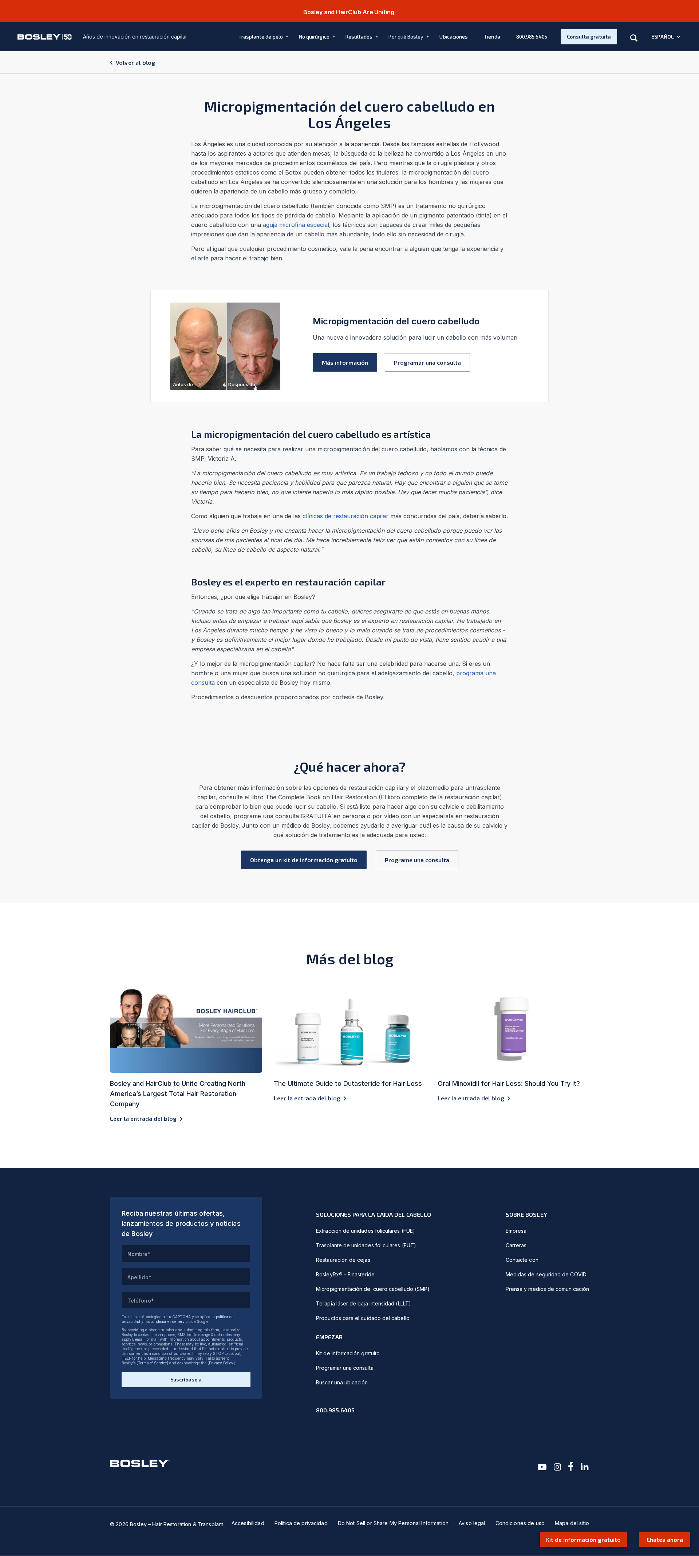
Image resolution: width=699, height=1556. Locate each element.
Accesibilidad (248, 1523)
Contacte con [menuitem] (522, 1260)
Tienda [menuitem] (492, 36)
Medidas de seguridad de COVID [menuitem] (546, 1274)
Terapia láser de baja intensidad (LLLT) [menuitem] (363, 1303)
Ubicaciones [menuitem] (453, 36)
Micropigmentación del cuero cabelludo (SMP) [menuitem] (373, 1289)
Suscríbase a (186, 1379)
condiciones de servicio (170, 1321)
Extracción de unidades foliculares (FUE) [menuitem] (365, 1231)
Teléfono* (140, 1300)
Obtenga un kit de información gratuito (304, 859)
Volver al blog (135, 62)
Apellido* (139, 1277)
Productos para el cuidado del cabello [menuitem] (363, 1318)
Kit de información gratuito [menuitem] (348, 1353)
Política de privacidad (301, 1523)
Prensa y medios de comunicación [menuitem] (547, 1289)
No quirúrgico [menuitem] (314, 36)
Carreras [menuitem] (516, 1245)
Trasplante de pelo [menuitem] (260, 36)
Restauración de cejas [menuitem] (343, 1260)
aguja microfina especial (296, 224)
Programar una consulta (427, 362)
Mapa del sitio (572, 1523)
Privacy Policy (221, 1363)
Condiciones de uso (520, 1523)
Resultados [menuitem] (359, 36)
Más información (345, 362)
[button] (666, 36)
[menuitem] (258, 36)
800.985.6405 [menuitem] (532, 36)
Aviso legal (472, 1523)
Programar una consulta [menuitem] (345, 1368)
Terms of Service (152, 1363)
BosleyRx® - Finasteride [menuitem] (345, 1274)
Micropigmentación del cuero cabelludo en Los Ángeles (349, 114)
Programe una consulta (417, 859)
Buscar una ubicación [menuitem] (342, 1382)
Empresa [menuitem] (516, 1231)
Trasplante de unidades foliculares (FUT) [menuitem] (366, 1245)
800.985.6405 (335, 1410)
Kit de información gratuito (583, 1539)
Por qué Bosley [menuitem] (405, 36)
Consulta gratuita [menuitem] (589, 36)
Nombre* (139, 1254)
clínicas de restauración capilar (345, 516)
